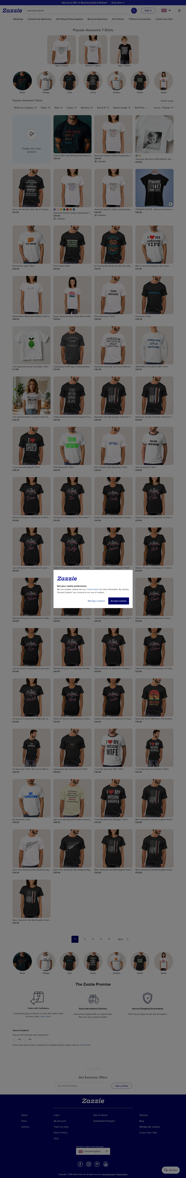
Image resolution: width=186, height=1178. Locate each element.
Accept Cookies (119, 600)
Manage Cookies (96, 600)
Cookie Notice (92, 589)
